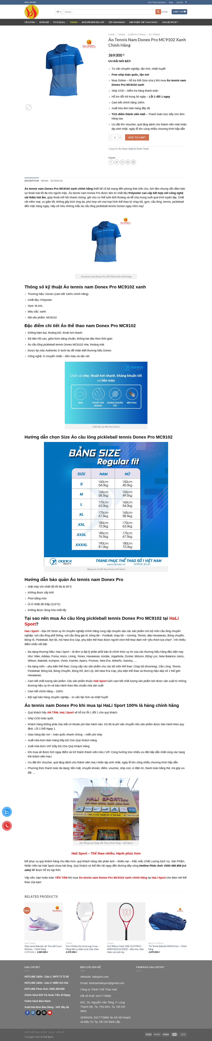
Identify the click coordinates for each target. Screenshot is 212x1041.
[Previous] (24, 931)
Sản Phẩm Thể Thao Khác (143, 22)
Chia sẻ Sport (170, 22)
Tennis (73, 22)
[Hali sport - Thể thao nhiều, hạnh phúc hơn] (37, 12)
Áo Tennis (154, 34)
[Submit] (158, 11)
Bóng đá (44, 22)
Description (32, 181)
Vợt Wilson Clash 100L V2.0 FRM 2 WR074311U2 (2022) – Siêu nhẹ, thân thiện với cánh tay (125, 949)
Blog (171, 2)
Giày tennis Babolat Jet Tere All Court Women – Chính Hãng (43, 947)
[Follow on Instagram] (33, 1012)
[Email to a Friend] (122, 162)
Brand (44, 181)
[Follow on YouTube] (49, 1012)
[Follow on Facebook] (186, 2)
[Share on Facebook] (111, 162)
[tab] (32, 181)
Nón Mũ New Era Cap (93, 22)
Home (111, 34)
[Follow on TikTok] (38, 1012)
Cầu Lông (30, 22)
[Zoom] (29, 107)
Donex (111, 157)
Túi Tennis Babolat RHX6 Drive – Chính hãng (168, 947)
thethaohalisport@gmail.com (106, 983)
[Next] (186, 931)
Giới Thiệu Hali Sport (157, 2)
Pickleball (59, 22)
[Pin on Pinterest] (128, 162)
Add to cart (137, 137)
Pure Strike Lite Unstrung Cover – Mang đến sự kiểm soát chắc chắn (83, 947)
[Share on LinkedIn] (133, 162)
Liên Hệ (179, 2)
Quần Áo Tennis (137, 34)
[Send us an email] (44, 1012)
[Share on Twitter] (116, 162)
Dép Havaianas (116, 22)
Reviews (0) (57, 181)
